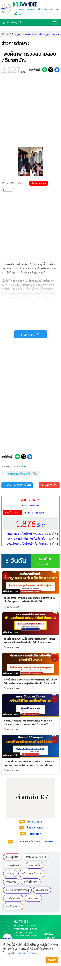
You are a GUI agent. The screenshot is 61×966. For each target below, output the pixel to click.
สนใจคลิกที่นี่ (46, 841)
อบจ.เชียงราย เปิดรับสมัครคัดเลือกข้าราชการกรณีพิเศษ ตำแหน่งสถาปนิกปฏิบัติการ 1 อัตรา (27, 543)
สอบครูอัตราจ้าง (49, 485)
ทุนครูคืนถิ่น (35, 865)
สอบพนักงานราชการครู (17, 889)
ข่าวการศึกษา (20, 466)
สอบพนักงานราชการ (36, 856)
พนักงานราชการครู (34, 512)
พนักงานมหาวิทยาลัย (31, 873)
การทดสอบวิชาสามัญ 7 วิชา (23, 473)
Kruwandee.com (21, 935)
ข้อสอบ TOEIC (35, 827)
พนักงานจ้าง (42, 889)
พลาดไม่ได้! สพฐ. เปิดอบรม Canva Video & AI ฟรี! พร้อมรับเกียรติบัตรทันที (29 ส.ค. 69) (28, 722)
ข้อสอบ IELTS (34, 821)
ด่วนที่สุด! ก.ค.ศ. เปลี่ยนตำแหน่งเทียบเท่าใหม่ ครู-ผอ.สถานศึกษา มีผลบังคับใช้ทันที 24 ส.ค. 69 (30, 640)
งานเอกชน (11, 881)
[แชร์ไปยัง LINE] (44, 69)
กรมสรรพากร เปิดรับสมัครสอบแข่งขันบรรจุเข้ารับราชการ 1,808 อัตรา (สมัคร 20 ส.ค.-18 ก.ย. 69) (25, 533)
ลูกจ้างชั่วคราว (31, 881)
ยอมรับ (52, 959)
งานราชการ (34, 833)
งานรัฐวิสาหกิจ (13, 898)
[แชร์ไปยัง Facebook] (57, 69)
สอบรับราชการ (12, 512)
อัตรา (30, 523)
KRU (25, 4)
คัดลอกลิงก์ (40, 183)
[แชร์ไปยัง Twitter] (50, 69)
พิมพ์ (24, 183)
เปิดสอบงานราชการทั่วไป (17, 485)
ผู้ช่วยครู (10, 873)
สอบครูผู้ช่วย (12, 856)
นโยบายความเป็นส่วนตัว (24, 953)
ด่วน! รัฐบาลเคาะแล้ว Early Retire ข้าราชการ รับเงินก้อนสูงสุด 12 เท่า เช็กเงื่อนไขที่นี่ (29, 599)
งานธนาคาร (33, 898)
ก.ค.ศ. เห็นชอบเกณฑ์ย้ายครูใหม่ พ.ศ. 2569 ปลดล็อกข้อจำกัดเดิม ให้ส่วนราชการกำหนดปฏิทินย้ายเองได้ (30, 765)
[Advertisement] (30, 111)
